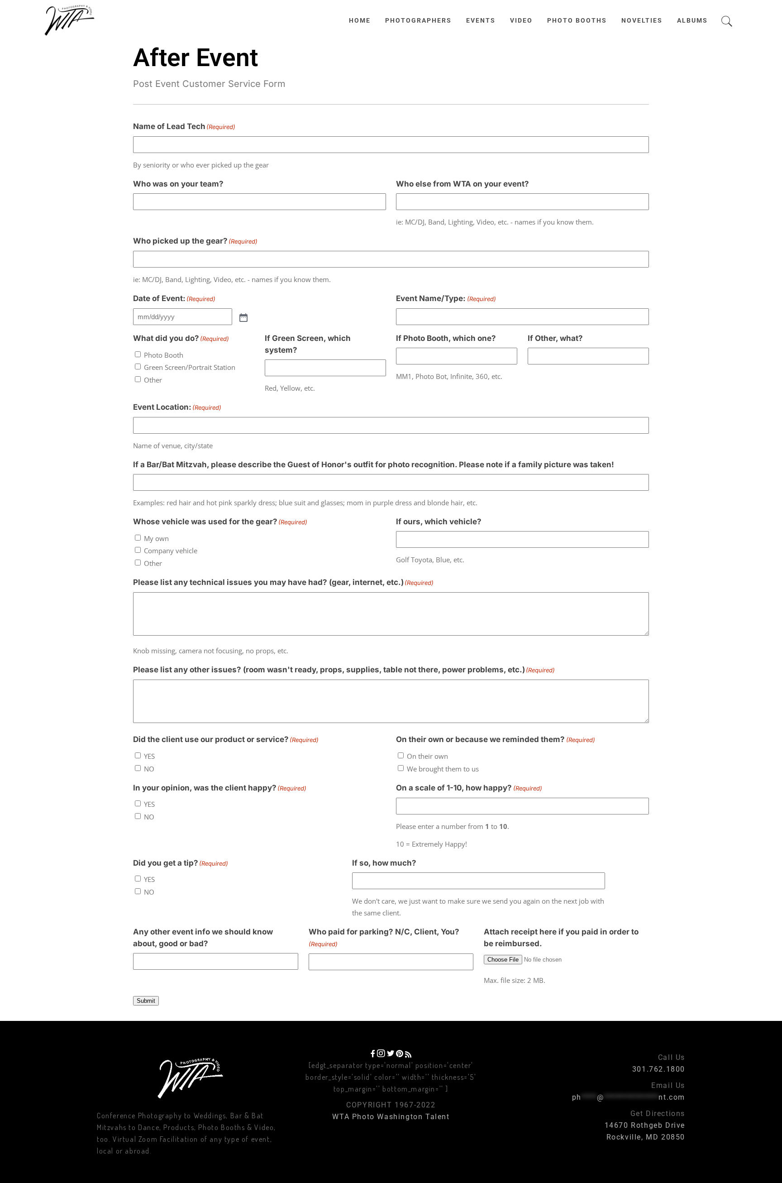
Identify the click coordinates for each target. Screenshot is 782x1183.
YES (149, 756)
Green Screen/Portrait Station (189, 367)
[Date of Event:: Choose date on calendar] (242, 316)
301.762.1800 (658, 1069)
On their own (427, 756)
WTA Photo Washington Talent (390, 1116)
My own (156, 538)
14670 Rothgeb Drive (645, 1125)
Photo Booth (163, 354)
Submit (146, 1000)
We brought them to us (443, 768)
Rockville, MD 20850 (645, 1137)
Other (153, 379)
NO (149, 768)
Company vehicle (170, 550)
